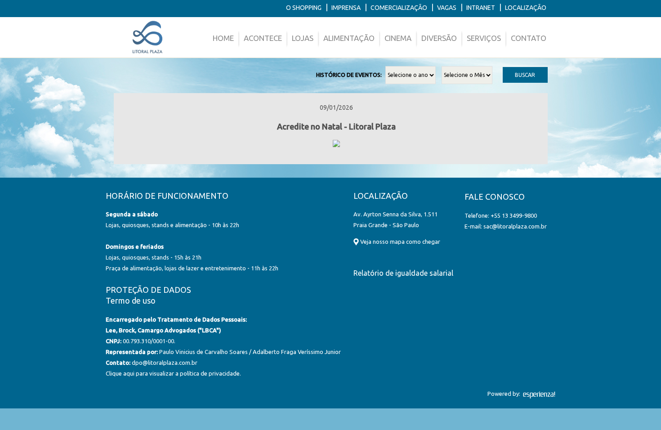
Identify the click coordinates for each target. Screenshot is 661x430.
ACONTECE (263, 38)
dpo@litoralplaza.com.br (164, 362)
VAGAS (446, 7)
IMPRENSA (346, 7)
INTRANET (480, 7)
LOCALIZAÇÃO (525, 7)
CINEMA (397, 38)
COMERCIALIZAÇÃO (399, 7)
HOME (223, 38)
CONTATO (528, 38)
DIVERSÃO (439, 38)
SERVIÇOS (484, 38)
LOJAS (302, 38)
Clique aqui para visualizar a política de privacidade (173, 373)
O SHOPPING (304, 7)
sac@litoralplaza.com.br (515, 226)
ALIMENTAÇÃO (349, 38)
